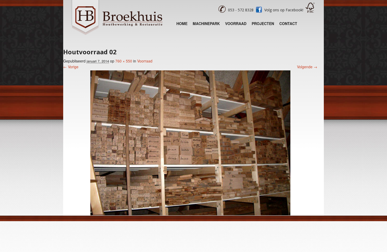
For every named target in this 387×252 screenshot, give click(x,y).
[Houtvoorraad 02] (190, 213)
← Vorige (70, 66)
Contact (288, 23)
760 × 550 (123, 61)
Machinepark (206, 23)
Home (181, 23)
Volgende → (307, 66)
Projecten (263, 23)
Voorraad (235, 23)
